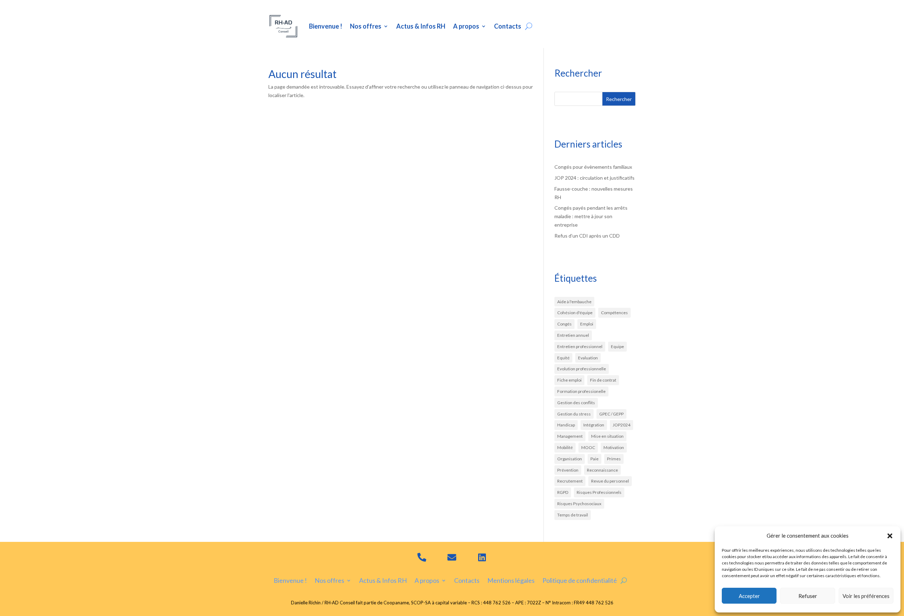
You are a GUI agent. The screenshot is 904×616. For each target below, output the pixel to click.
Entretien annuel (573, 335)
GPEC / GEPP (611, 414)
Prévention (567, 470)
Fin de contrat (603, 380)
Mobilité (565, 447)
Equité (563, 357)
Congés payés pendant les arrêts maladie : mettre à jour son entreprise (591, 216)
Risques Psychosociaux (579, 503)
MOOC (588, 447)
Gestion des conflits (576, 402)
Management (570, 436)
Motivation (613, 447)
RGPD (562, 492)
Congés (564, 324)
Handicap (566, 424)
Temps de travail (572, 515)
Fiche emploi (569, 380)
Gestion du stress (574, 414)
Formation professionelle (581, 391)
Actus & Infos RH (420, 26)
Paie (594, 458)
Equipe (617, 346)
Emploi (586, 324)
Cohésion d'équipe (575, 312)
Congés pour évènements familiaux (593, 167)
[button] (889, 535)
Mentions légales (511, 579)
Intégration (593, 424)
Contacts (507, 26)
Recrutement (570, 481)
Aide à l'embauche (574, 301)
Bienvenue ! (325, 26)
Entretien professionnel (579, 346)
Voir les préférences (866, 596)
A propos (466, 26)
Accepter (749, 596)
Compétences (614, 312)
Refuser (807, 596)
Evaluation (588, 357)
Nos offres (365, 26)
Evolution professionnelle (581, 368)
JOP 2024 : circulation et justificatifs (594, 178)
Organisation (569, 458)
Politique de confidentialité (579, 579)
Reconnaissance (602, 470)
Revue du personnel (610, 481)
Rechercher (619, 99)
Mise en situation (607, 436)
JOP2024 (621, 424)
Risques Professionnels (599, 492)
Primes (614, 458)
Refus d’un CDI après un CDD (587, 236)
